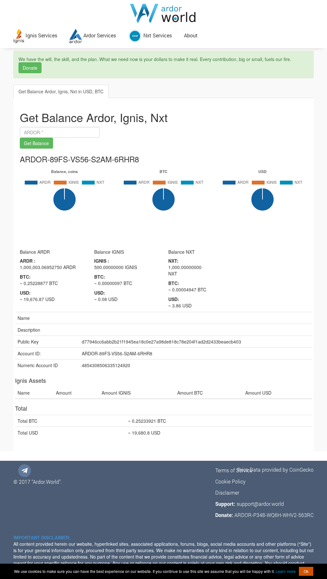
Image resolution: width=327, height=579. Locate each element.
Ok (306, 571)
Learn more (286, 571)
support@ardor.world (260, 503)
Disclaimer (227, 492)
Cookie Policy (230, 481)
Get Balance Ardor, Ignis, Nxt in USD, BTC (61, 91)
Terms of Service (233, 470)
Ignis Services (40, 35)
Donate (30, 68)
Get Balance (36, 143)
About (191, 35)
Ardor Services (99, 35)
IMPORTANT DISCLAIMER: (42, 537)
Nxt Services (157, 35)
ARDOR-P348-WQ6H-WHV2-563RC (274, 515)
